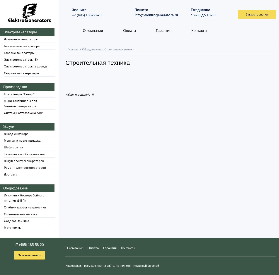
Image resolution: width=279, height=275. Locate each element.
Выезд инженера (16, 134)
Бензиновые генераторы (22, 46)
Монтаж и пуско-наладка (22, 140)
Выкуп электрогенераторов (24, 161)
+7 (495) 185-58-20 (29, 245)
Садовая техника (16, 221)
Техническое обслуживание (24, 154)
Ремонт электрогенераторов (25, 167)
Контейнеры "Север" (19, 94)
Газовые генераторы (19, 53)
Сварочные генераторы (21, 73)
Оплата (129, 31)
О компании (93, 31)
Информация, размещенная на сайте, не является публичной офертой (112, 265)
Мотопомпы (13, 227)
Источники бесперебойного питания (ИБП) (24, 198)
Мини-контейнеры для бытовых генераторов (20, 103)
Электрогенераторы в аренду (26, 66)
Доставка (10, 174)
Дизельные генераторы (21, 39)
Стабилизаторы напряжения (25, 207)
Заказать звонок (29, 255)
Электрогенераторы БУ (21, 59)
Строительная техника (20, 214)
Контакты (199, 31)
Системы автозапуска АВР (23, 113)
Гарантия (163, 31)
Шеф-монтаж (14, 147)
